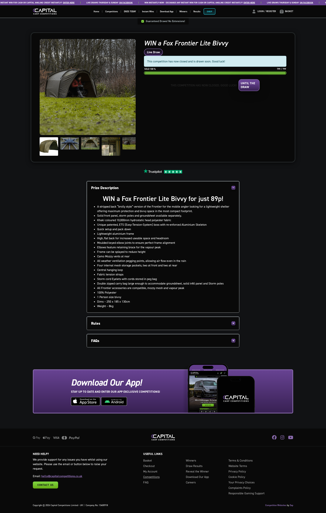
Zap (291, 505)
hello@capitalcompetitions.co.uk (61, 476)
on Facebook (120, 3)
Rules (95, 323)
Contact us (45, 485)
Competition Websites (275, 505)
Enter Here (63, 3)
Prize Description (105, 187)
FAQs (95, 340)
